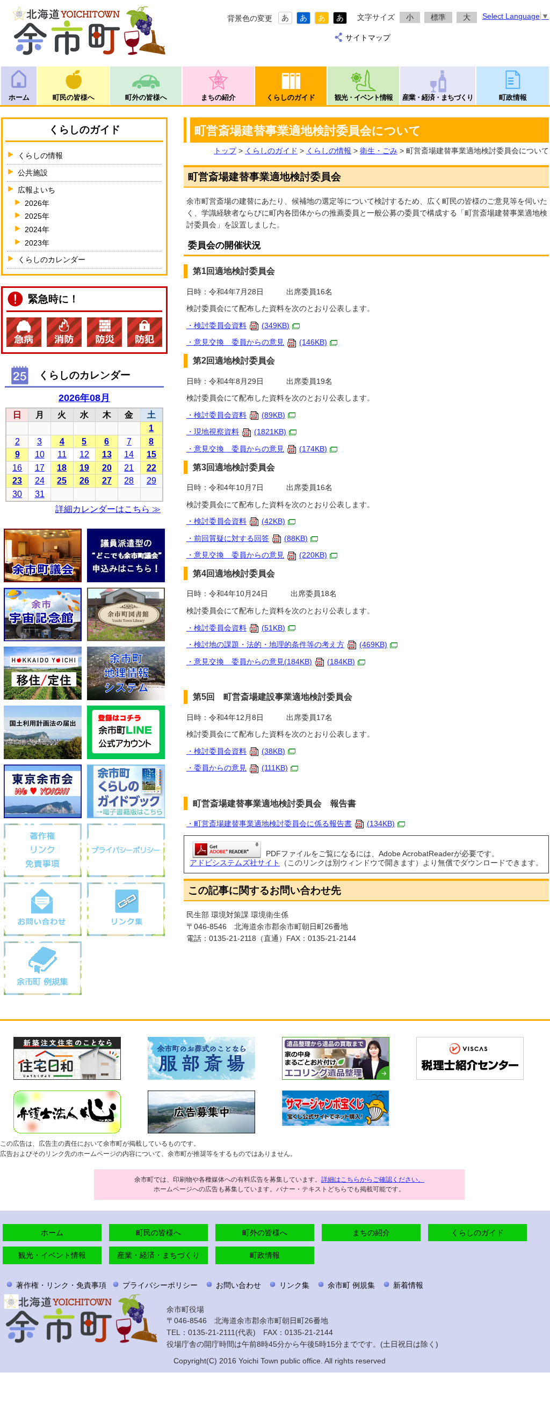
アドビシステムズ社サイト (235, 862)
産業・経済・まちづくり (437, 97)
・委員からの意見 (237, 767)
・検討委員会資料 (238, 325)
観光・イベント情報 (364, 97)
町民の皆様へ (74, 97)
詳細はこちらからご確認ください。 (372, 1179)
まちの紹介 (218, 97)
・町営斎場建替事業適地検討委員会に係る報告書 (290, 823)
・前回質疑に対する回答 (247, 538)
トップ (225, 150)
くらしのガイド (290, 97)
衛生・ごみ (378, 150)
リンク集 (294, 1285)
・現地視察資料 (236, 431)
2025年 (37, 216)
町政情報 (513, 97)
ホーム (19, 97)
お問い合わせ (238, 1285)
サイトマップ (367, 37)
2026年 (37, 203)
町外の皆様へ (146, 97)
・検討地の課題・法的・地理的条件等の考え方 (286, 644)
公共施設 (33, 172)
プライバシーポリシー (160, 1285)
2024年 (37, 229)
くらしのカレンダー (51, 259)
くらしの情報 (328, 150)
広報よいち (36, 190)
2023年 (37, 243)
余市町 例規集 (351, 1285)
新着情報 (408, 1285)
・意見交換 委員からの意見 (256, 342)
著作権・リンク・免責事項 (61, 1285)
